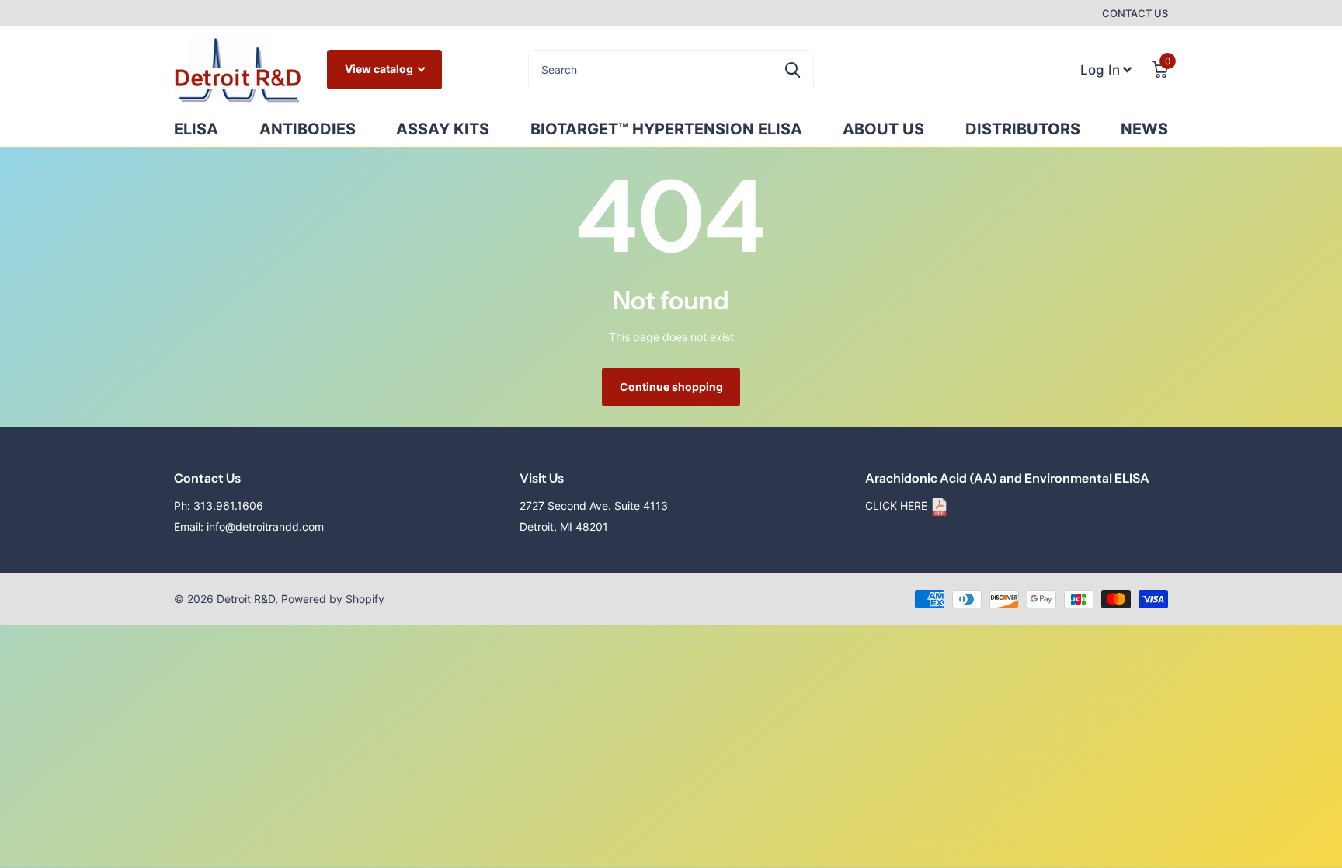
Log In (1101, 65)
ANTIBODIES (307, 129)
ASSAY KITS (442, 129)
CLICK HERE (897, 505)
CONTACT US (1135, 13)
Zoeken (792, 69)
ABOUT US (883, 129)
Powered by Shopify (332, 598)
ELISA (196, 129)
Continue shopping (671, 386)
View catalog (380, 68)
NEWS (1144, 129)
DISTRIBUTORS (1022, 129)
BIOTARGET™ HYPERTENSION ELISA (666, 129)
